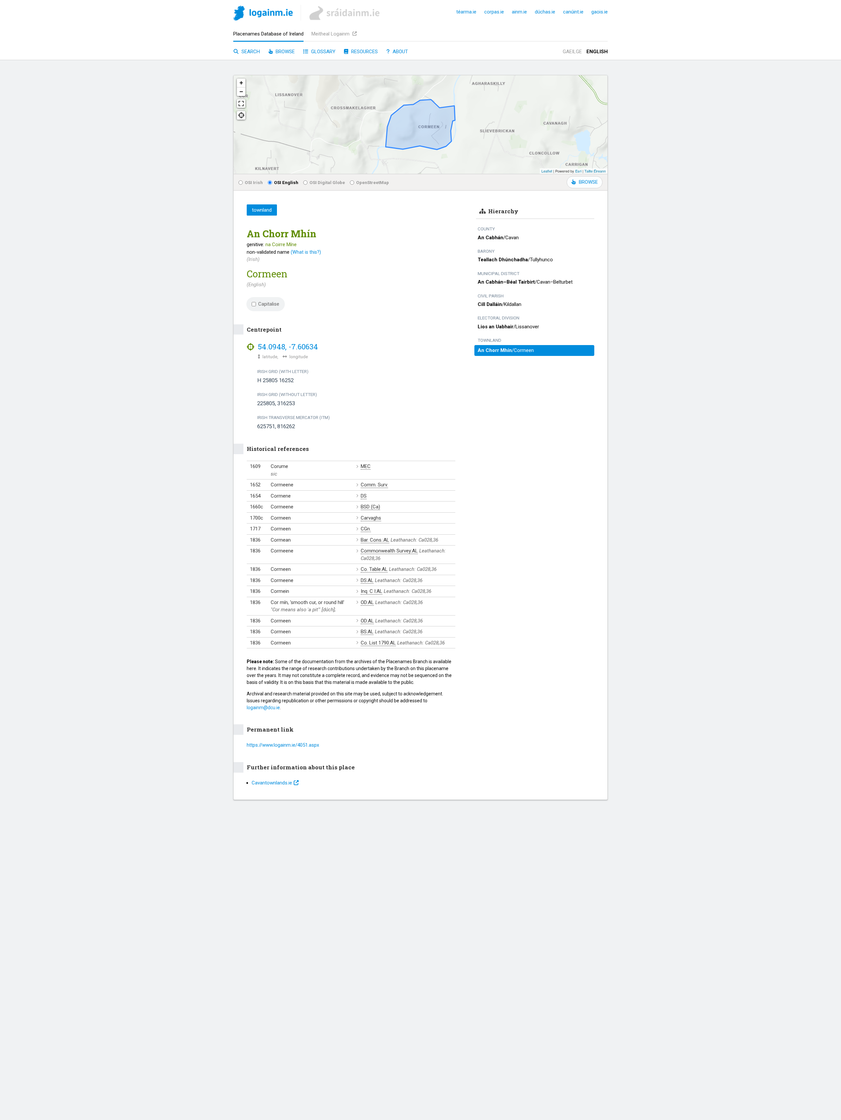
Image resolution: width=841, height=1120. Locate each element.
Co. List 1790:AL (378, 643)
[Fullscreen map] (241, 103)
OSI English (286, 182)
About (399, 52)
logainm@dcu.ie (263, 707)
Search (250, 52)
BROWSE (588, 182)
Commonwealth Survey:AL (389, 551)
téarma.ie (466, 12)
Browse (284, 52)
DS (364, 496)
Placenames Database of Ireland (268, 34)
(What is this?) (306, 252)
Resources (364, 52)
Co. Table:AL (374, 569)
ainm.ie (519, 12)
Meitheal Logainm (331, 34)
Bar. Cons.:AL (375, 540)
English (597, 52)
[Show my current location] (241, 115)
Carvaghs (371, 518)
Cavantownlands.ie (272, 783)
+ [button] (241, 82)
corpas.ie (494, 12)
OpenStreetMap (372, 182)
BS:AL (367, 632)
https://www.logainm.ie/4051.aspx (283, 745)
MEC (366, 466)
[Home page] (263, 14)
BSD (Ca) (370, 507)
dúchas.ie (545, 12)
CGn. (366, 529)
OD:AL (367, 602)
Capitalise (268, 304)
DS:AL (367, 580)
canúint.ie (573, 12)
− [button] (241, 91)
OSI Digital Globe (327, 182)
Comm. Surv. (374, 485)
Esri (578, 171)
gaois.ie (599, 12)
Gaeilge (572, 52)
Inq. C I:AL (371, 591)
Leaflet (546, 171)
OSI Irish (254, 182)
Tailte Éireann (595, 171)
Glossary (322, 52)
